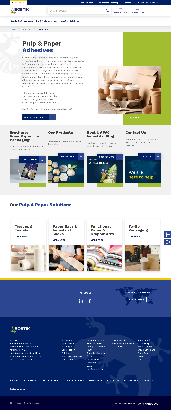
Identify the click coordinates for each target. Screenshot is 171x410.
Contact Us (148, 380)
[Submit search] (107, 10)
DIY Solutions (68, 359)
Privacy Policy (95, 380)
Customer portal (18, 389)
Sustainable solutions (123, 343)
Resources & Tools (96, 340)
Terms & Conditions (74, 380)
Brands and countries (147, 3)
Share (136, 118)
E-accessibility (131, 380)
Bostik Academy (95, 369)
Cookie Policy (29, 380)
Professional (18, 3)
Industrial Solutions (69, 21)
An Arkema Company (108, 2)
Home (13, 29)
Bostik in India (136, 299)
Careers (127, 2)
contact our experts (35, 117)
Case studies (93, 359)
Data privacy (113, 380)
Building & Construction (22, 21)
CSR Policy (117, 346)
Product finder (94, 343)
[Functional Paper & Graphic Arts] (104, 245)
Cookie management (50, 380)
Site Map (14, 380)
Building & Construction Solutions (68, 349)
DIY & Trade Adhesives (46, 21)
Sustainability (119, 340)
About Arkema (144, 346)
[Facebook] (90, 301)
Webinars (91, 362)
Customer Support (137, 12)
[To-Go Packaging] (142, 245)
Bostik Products (120, 12)
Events (90, 366)
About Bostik (87, 2)
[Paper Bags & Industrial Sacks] (66, 245)
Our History (143, 343)
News (140, 359)
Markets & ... (27, 29)
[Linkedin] (81, 301)
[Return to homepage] (22, 10)
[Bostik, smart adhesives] (22, 334)
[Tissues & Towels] (28, 245)
